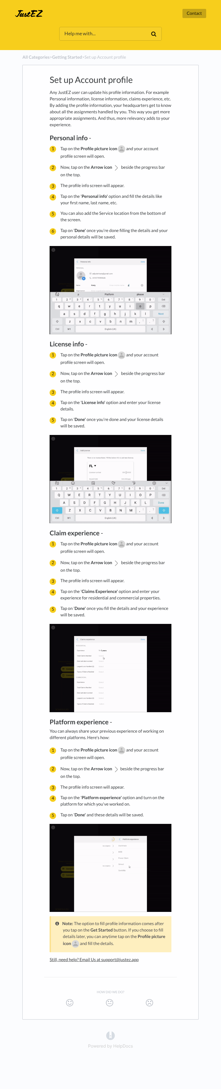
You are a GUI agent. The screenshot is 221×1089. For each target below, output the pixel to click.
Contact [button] (194, 13)
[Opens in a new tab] (110, 1035)
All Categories (36, 57)
